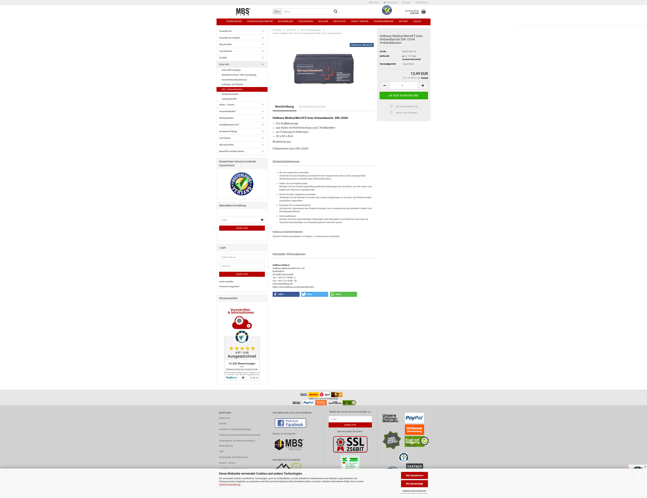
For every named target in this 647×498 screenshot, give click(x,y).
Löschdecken (305, 21)
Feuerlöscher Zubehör (260, 21)
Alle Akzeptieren (414, 475)
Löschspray (224, 138)
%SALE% (417, 21)
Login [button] (408, 2)
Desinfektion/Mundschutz (234, 79)
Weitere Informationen (414, 491)
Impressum (224, 418)
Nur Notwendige (414, 483)
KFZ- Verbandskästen (232, 89)
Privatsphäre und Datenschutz (233, 457)
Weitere (403, 21)
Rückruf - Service (227, 463)
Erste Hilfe (339, 21)
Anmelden (242, 228)
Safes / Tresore (359, 21)
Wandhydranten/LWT (229, 124)
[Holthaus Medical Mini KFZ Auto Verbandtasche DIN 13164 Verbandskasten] (323, 64)
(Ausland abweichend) (411, 59)
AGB (221, 451)
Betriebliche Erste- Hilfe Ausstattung (239, 75)
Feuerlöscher (234, 21)
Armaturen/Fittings (228, 131)
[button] (390, 2)
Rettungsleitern (226, 118)
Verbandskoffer (229, 99)
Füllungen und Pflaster (232, 84)
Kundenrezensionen (312, 106)
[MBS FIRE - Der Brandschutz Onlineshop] (243, 12)
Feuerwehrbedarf (384, 21)
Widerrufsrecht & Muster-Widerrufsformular (240, 435)
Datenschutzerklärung (229, 484)
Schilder (323, 21)
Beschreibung (284, 106)
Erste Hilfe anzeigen (231, 70)
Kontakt (222, 423)
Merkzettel (423, 2)
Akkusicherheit (226, 144)
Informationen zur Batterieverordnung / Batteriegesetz (237, 443)
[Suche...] (335, 12)
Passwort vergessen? (229, 286)
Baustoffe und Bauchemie (231, 151)
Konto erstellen (226, 281)
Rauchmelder (285, 21)
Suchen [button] (375, 2)
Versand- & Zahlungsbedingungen (235, 429)
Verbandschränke (230, 94)
